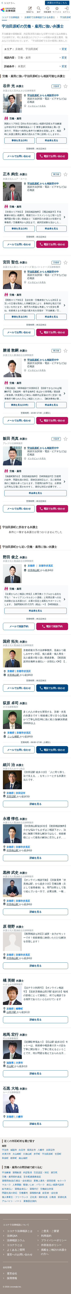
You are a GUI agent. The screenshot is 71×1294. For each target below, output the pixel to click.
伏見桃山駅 (34, 570)
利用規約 (46, 1235)
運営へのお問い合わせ (19, 1254)
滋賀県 (10, 1062)
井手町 (37, 1154)
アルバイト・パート (12, 1201)
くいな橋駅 (13, 736)
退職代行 (34, 1189)
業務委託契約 (30, 1201)
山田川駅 (12, 1012)
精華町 (19, 1008)
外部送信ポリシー (51, 1245)
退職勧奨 (17, 1172)
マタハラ (6, 1184)
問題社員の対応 (9, 1193)
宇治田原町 (33, 95)
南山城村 (23, 1158)
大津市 (19, 1062)
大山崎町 (17, 1154)
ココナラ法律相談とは (19, 1231)
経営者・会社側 (50, 1193)
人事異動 (17, 1184)
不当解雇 (6, 1172)
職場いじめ (28, 1184)
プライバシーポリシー (54, 1240)
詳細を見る (36, 804)
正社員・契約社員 (39, 1197)
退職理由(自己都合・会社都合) (17, 1180)
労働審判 (23, 1193)
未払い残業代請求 (55, 1184)
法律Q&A (12, 1235)
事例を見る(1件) (19, 228)
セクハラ (61, 1180)
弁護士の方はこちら (57, 2)
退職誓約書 (35, 1193)
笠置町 (58, 1154)
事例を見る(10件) (19, 405)
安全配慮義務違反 (32, 1176)
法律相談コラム (16, 1240)
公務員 (52, 1197)
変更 (64, 49)
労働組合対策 (46, 1189)
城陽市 (13, 1150)
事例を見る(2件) (19, 140)
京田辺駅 (12, 796)
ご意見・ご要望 (50, 1231)
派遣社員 (62, 1197)
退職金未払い (21, 1189)
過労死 (54, 1172)
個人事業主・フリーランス (15, 1197)
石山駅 (10, 1066)
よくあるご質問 (16, 1249)
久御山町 (27, 1154)
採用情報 (12, 1278)
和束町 (5, 1158)
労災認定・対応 (41, 1172)
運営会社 (12, 1273)
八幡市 (19, 1116)
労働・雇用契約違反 (12, 1176)
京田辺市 (20, 793)
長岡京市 (31, 1150)
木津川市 (6, 1154)
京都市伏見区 (46, 565)
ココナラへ (9, 3)
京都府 (31, 565)
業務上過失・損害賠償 (45, 1180)
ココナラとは (14, 1245)
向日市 (22, 1150)
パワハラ (40, 1184)
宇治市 (5, 1150)
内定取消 (27, 1172)
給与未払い (7, 1189)
